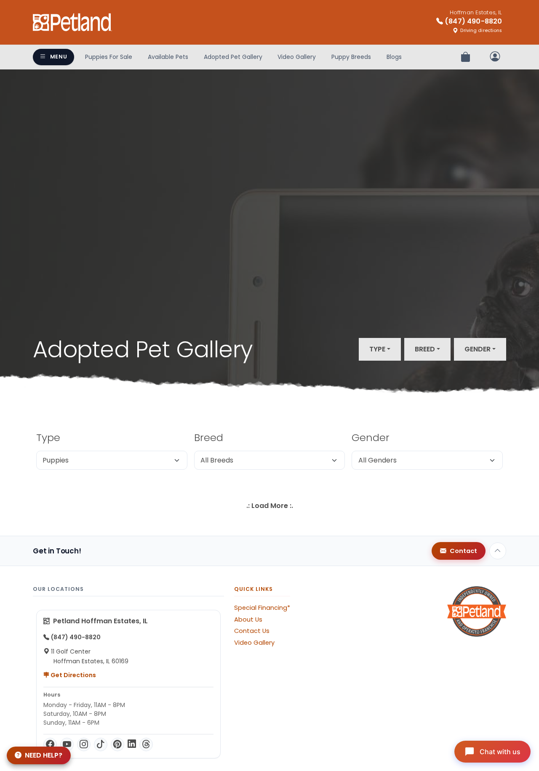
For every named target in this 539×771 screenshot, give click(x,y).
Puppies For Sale (108, 57)
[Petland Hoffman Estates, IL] (72, 22)
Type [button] (377, 349)
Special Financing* (262, 608)
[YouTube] (67, 744)
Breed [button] (425, 349)
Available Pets (168, 57)
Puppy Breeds (351, 57)
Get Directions (72, 675)
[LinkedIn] (132, 744)
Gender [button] (477, 349)
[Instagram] (84, 744)
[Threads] (146, 744)
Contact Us (252, 631)
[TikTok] (100, 744)
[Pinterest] (117, 744)
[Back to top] (497, 550)
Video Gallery (297, 57)
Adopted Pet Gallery (233, 57)
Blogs (394, 57)
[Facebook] (50, 744)
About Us (248, 619)
